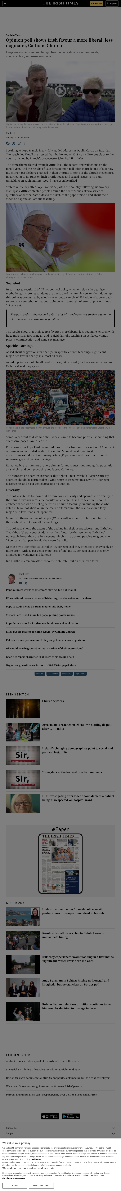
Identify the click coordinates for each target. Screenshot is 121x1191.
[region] (60, 1164)
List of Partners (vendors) (13, 1178)
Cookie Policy (36, 1159)
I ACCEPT (15, 1186)
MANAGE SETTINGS (41, 1186)
